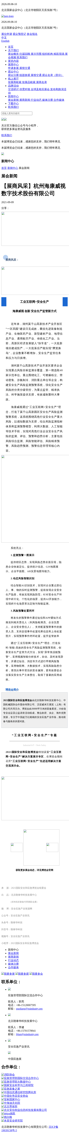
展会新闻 (13, 99)
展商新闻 (25, 99)
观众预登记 (19, 34)
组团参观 (25, 75)
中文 (4, 37)
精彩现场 (59, 53)
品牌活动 (13, 85)
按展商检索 (15, 82)
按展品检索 (29, 82)
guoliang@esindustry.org (29, 1008)
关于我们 (13, 50)
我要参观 (23, 973)
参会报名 (32, 34)
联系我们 (22, 57)
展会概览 (13, 53)
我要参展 (9, 973)
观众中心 (13, 71)
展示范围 (36, 53)
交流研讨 (13, 89)
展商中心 (13, 64)
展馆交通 (24, 68)
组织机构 (48, 53)
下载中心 (13, 103)
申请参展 (13, 68)
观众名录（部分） (53, 75)
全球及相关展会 (40, 89)
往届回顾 (25, 53)
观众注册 (13, 75)
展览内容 (13, 61)
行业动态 (36, 99)
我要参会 (37, 973)
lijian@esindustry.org (27, 1034)
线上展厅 (13, 78)
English (5, 40)
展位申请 (6, 34)
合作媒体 (59, 99)
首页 (10, 46)
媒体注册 (48, 99)
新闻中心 (13, 96)
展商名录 (41, 82)
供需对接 (25, 89)
